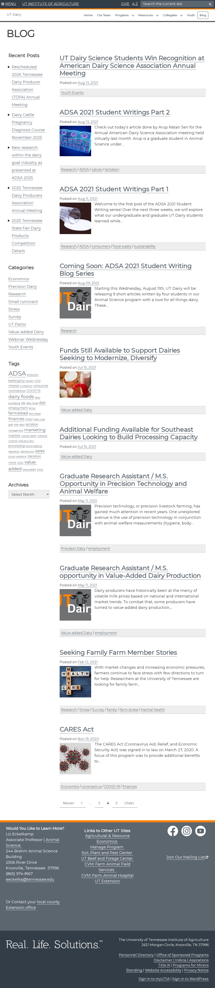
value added (29, 469)
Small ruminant (23, 301)
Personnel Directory (136, 955)
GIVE (125, 4)
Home (88, 15)
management (15, 430)
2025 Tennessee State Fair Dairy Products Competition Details (27, 235)
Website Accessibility (163, 970)
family (32, 408)
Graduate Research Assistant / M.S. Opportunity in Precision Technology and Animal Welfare (123, 483)
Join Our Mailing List (185, 857)
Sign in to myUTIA (154, 979)
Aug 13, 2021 (88, 83)
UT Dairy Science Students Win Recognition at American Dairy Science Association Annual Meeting (132, 65)
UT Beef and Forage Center (107, 858)
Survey (14, 316)
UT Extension (107, 881)
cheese (13, 386)
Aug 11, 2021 (87, 199)
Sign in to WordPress (190, 979)
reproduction (27, 451)
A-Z (135, 4)
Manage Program (107, 847)
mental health (29, 436)
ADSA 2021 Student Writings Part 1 (114, 189)
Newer (68, 803)
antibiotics (32, 374)
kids (16, 424)
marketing (35, 429)
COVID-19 (33, 391)
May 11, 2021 (87, 501)
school (11, 456)
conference (26, 386)
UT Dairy (14, 15)
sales (40, 451)
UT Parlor (17, 324)
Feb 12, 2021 (88, 662)
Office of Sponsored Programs (182, 955)
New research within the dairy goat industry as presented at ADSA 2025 (27, 162)
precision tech (26, 441)
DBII (23, 403)
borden (30, 381)
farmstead (18, 413)
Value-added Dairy (26, 332)
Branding (134, 970)
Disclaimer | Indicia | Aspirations (181, 960)
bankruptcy (16, 381)
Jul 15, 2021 (87, 368)
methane (42, 436)
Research (17, 294)
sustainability (145, 246)
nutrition (13, 441)
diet (42, 403)
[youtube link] (200, 831)
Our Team (104, 15)
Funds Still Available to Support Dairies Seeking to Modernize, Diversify (120, 354)
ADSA (17, 373)
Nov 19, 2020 (88, 739)
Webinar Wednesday (28, 339)
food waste (122, 246)
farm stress (35, 413)
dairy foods (21, 397)
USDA (20, 462)
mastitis (14, 436)
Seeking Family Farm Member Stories (118, 652)
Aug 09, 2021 (88, 283)
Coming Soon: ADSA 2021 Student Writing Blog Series (126, 269)
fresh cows (39, 419)
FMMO (29, 419)
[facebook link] (173, 831)
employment (18, 408)
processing (16, 446)
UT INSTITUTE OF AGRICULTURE (50, 4)
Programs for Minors (191, 965)
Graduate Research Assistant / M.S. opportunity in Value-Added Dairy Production (130, 571)
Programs (121, 15)
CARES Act (77, 729)
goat (10, 424)
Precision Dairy (22, 286)
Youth (191, 15)
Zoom (40, 469)
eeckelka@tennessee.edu (30, 879)
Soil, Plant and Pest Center (107, 852)
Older (129, 803)
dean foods (32, 403)
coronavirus (16, 391)
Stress (14, 309)
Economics (18, 279)
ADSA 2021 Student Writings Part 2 (115, 112)
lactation (32, 424)
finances (16, 419)
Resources (145, 15)
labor (22, 424)
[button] (8, 4)
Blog (203, 15)
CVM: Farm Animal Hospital (107, 875)
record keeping (34, 446)
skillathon (21, 456)
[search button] (210, 4)
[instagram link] (186, 831)
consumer (40, 386)
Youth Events (20, 347)
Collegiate (170, 15)
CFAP (37, 381)
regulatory (14, 451)
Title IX (164, 965)
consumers (101, 246)
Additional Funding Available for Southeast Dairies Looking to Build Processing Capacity (129, 433)
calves (97, 170)
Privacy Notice (196, 970)
